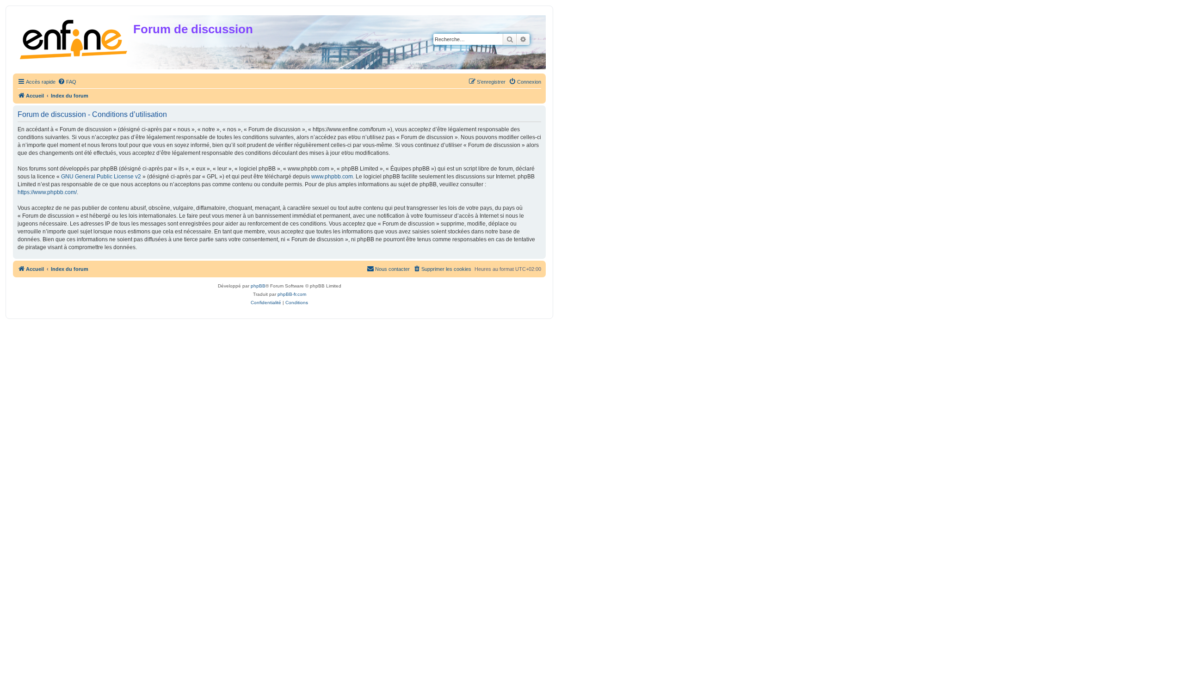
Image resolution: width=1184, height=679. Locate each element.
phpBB (258, 285)
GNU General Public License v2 (101, 176)
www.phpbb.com (332, 176)
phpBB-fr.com (292, 294)
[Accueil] (74, 37)
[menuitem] (67, 81)
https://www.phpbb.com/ (47, 192)
